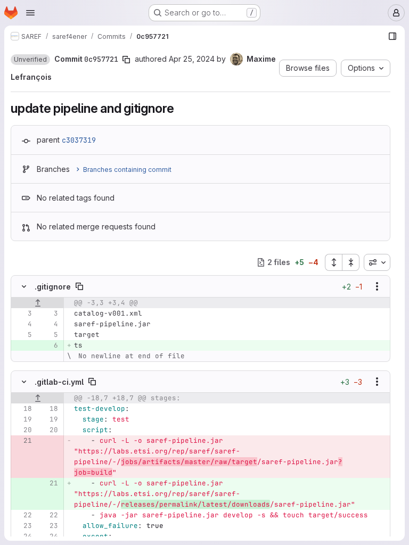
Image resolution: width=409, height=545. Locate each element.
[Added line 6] (49, 345)
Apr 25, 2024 (192, 58)
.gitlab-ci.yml (59, 381)
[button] (30, 59)
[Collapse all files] (350, 262)
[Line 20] (23, 430)
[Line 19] (23, 419)
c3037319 (79, 140)
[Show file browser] (392, 36)
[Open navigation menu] (30, 12)
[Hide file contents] (24, 286)
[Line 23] (23, 526)
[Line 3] (23, 313)
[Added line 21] (49, 483)
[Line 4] (23, 324)
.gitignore (53, 286)
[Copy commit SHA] (126, 59)
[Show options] (377, 286)
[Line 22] (23, 515)
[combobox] (377, 262)
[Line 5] (23, 334)
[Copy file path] (79, 286)
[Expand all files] (333, 262)
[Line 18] (23, 408)
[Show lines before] (37, 303)
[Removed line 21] (23, 440)
